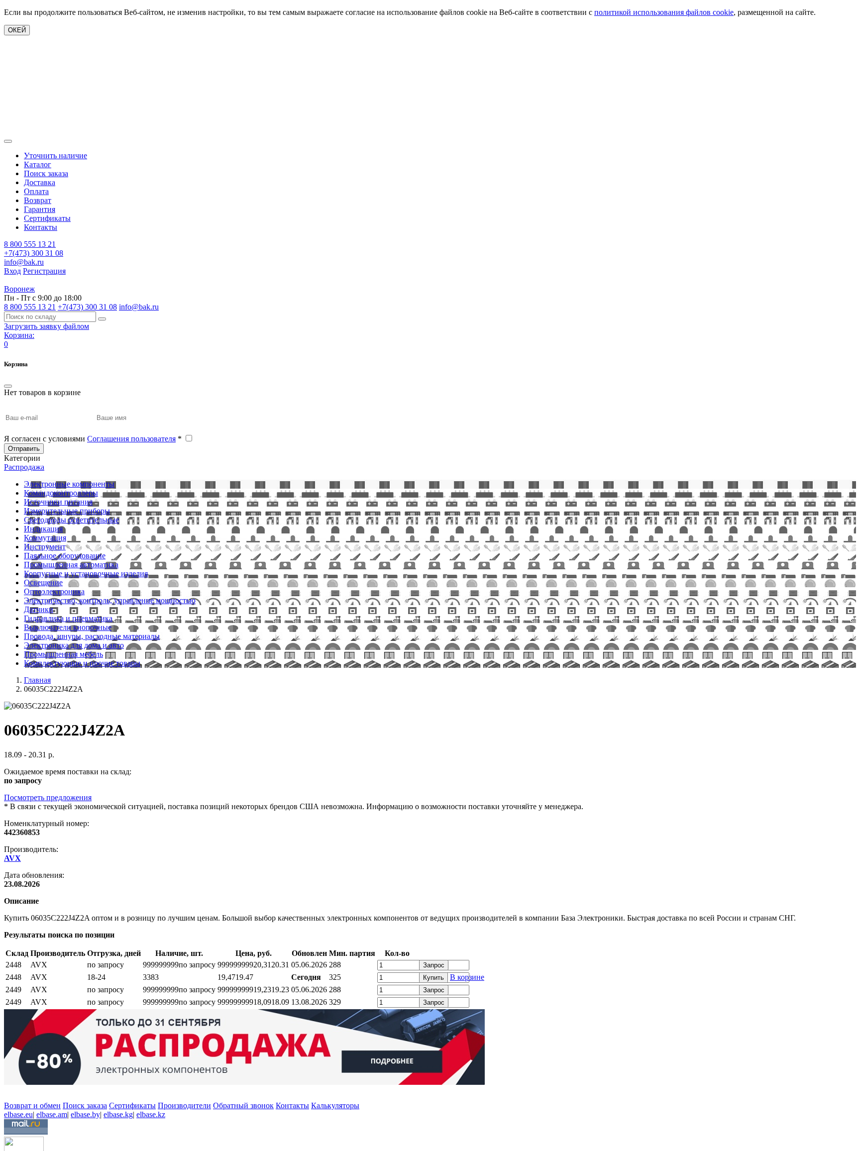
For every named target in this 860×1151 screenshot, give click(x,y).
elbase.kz (150, 1114)
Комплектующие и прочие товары (82, 663)
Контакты (40, 227)
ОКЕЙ (17, 30)
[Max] (11, 1091)
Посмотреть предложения (48, 797)
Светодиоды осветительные (71, 520)
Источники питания (58, 502)
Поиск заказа (46, 173)
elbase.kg (118, 1114)
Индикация (43, 528)
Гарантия (39, 209)
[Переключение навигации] (8, 141)
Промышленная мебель (63, 654)
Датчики (38, 609)
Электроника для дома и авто (74, 645)
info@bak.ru (24, 262)
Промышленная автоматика (71, 564)
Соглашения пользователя (131, 438)
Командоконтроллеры (61, 493)
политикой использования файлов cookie (664, 12)
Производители (184, 1105)
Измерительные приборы (67, 511)
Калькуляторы (335, 1105)
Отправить (24, 448)
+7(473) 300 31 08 (33, 253)
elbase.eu (18, 1114)
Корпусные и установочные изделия (86, 573)
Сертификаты (47, 218)
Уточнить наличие (55, 155)
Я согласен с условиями (93, 438)
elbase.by (85, 1114)
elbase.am (51, 1114)
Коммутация (45, 537)
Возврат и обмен (32, 1105)
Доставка (39, 182)
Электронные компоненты (69, 484)
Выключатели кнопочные (67, 627)
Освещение (43, 582)
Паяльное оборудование (65, 555)
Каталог (37, 164)
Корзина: (19, 335)
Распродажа (24, 467)
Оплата (36, 191)
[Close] (8, 386)
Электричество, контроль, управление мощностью (110, 600)
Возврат (37, 200)
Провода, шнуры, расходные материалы (92, 636)
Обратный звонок (243, 1105)
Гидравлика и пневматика (68, 618)
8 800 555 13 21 (30, 244)
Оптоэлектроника (54, 591)
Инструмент (45, 546)
